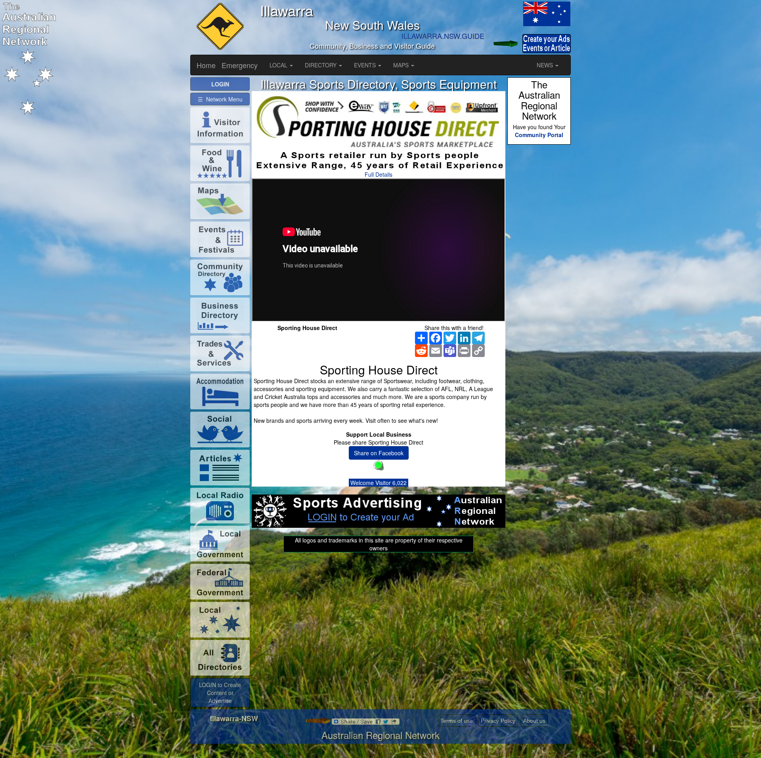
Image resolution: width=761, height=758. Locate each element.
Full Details (378, 174)
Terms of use (456, 721)
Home (206, 65)
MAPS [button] (401, 65)
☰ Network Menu (220, 99)
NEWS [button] (545, 65)
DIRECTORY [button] (321, 65)
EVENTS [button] (365, 65)
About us (534, 721)
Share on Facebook (378, 453)
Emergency (240, 65)
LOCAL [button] (279, 65)
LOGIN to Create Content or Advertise (220, 693)
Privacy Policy (498, 721)
